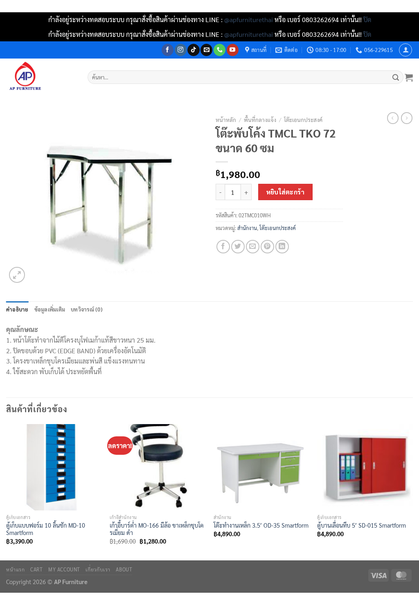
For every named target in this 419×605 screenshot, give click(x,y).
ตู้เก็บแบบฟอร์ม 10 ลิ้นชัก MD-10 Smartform (45, 529)
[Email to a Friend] (252, 246)
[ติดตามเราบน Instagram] (181, 50)
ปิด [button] (367, 19)
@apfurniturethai (249, 19)
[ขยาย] (17, 275)
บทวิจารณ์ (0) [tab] (87, 309)
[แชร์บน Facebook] (223, 246)
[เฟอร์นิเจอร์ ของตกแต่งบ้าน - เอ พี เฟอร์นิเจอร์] (40, 77)
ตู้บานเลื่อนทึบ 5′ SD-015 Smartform (361, 525)
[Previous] (6, 491)
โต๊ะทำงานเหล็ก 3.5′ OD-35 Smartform (261, 525)
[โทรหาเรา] (219, 50)
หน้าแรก (15, 569)
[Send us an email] (206, 50)
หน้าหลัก (226, 119)
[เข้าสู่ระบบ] (405, 49)
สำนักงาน (247, 227)
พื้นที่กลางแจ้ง (260, 119)
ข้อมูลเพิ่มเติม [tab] (49, 309)
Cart (36, 569)
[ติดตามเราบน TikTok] (193, 50)
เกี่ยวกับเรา (98, 569)
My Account (64, 569)
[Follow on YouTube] (233, 50)
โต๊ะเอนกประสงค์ (303, 119)
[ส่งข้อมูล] (396, 77)
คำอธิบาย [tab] (17, 309)
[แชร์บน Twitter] (238, 246)
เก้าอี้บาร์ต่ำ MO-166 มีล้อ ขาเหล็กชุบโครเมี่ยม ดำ (157, 529)
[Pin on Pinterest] (267, 246)
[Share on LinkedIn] (282, 246)
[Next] (412, 491)
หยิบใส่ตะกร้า (285, 191)
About (124, 569)
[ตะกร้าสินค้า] (409, 77)
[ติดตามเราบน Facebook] (167, 50)
